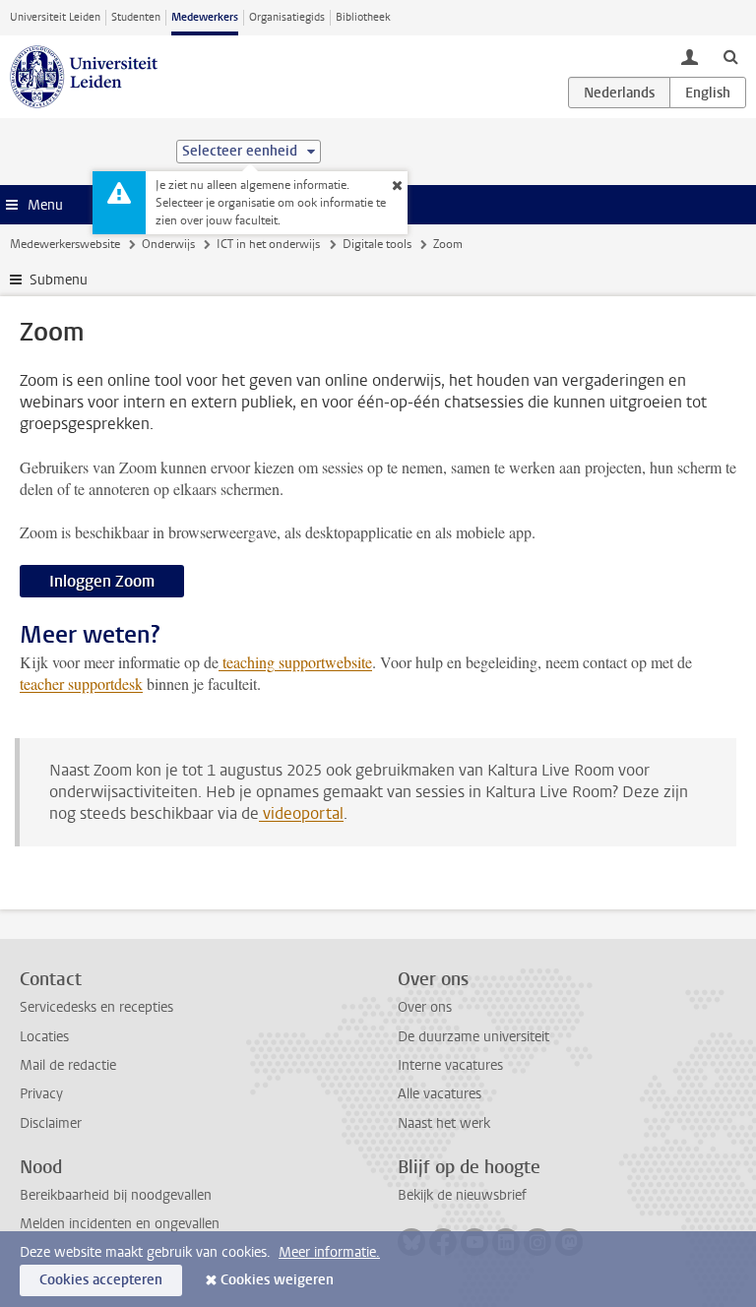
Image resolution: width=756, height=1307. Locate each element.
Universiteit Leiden (55, 17)
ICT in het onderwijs (268, 244)
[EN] (707, 92)
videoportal (301, 813)
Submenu (59, 280)
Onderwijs (168, 244)
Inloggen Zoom (102, 581)
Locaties (44, 1036)
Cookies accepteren (100, 1280)
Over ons (425, 1007)
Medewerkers (204, 17)
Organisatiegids (287, 17)
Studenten (135, 17)
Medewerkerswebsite (65, 244)
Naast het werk (444, 1123)
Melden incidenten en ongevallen (120, 1223)
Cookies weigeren (277, 1280)
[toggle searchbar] (730, 56)
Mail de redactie (68, 1065)
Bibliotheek (363, 17)
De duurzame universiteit (473, 1036)
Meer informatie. (329, 1252)
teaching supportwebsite (295, 662)
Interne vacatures (450, 1065)
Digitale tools (377, 244)
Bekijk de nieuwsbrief (462, 1195)
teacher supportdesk (81, 683)
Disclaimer (51, 1123)
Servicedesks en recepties (96, 1007)
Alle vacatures (439, 1094)
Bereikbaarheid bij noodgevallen (116, 1195)
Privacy (41, 1094)
